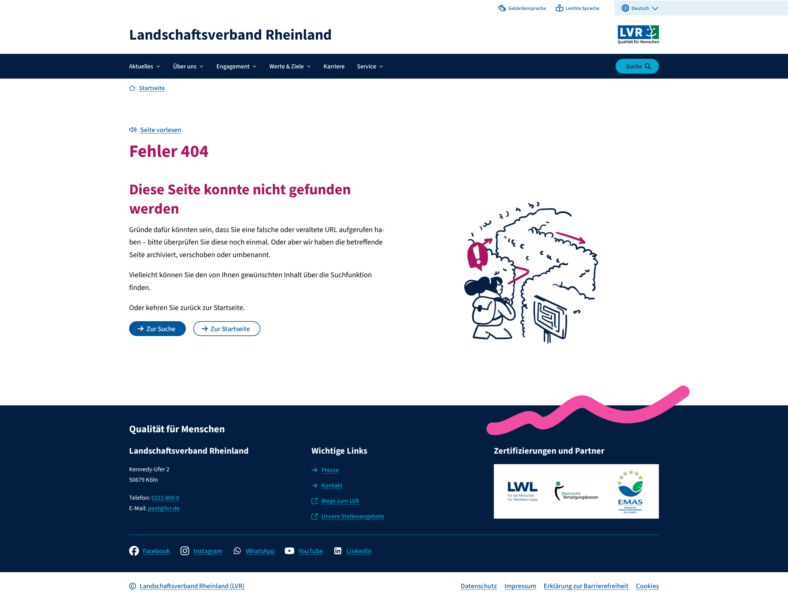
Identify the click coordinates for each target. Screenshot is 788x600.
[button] (522, 8)
